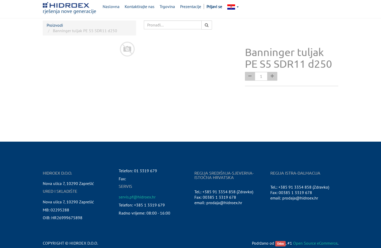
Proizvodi (55, 25)
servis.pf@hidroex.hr (137, 196)
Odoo (280, 243)
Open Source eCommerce (315, 243)
